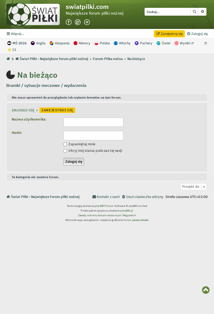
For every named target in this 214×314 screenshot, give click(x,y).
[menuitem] (197, 33)
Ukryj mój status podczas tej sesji (95, 150)
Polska (105, 43)
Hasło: (17, 132)
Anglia (40, 43)
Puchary (146, 43)
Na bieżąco (37, 74)
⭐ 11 (11, 49)
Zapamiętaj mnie (81, 144)
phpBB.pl (127, 210)
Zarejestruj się (57, 110)
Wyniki (185, 43)
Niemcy (84, 43)
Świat (166, 43)
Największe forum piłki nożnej (94, 13)
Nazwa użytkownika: (29, 119)
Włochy (124, 43)
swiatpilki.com (87, 6)
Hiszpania (62, 43)
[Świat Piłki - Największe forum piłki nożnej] (36, 14)
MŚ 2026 (20, 43)
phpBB (99, 206)
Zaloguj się (23, 110)
